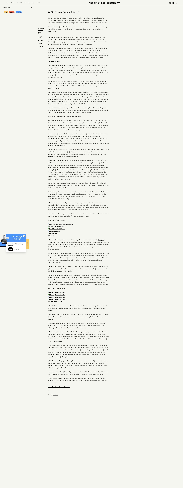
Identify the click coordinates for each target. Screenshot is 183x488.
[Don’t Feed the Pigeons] (78, 229)
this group (101, 240)
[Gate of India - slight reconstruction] (78, 224)
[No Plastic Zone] (78, 231)
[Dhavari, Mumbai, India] (78, 292)
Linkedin (41, 46)
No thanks (16, 249)
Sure (10, 249)
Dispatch (27, 244)
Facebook (41, 43)
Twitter (41, 40)
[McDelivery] (78, 233)
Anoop (55, 395)
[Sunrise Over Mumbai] (78, 226)
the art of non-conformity (104, 2)
